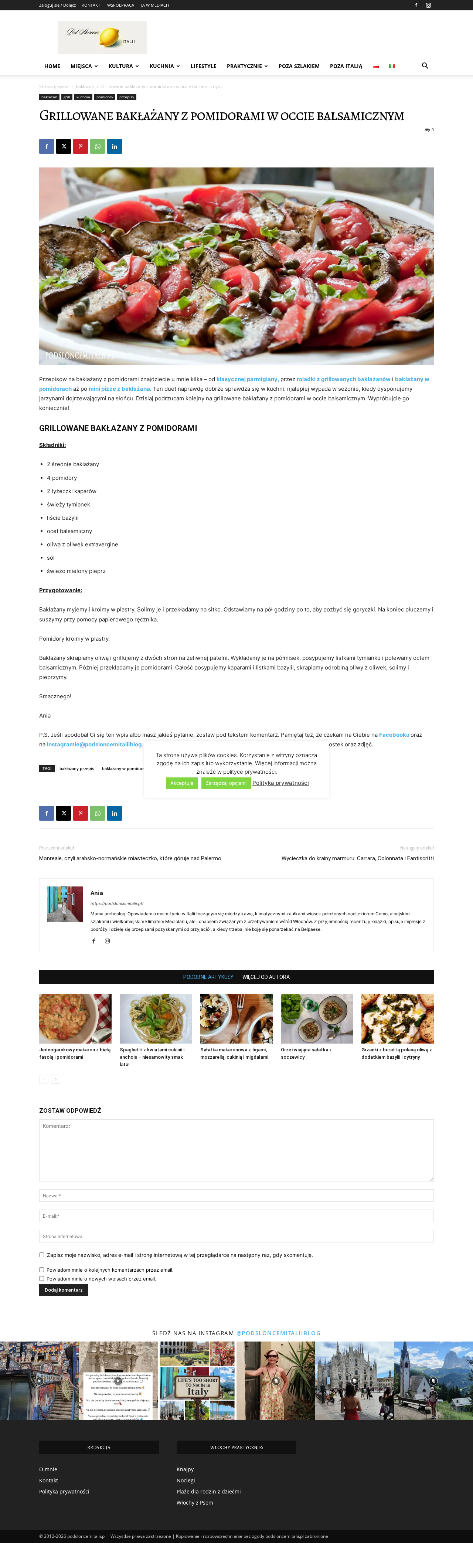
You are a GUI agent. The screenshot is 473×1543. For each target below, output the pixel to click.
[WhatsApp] (97, 146)
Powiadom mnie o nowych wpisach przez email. (101, 1279)
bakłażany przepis (76, 768)
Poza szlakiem (299, 65)
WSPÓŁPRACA (120, 5)
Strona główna (54, 86)
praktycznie (244, 65)
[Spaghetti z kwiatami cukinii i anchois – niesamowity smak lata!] (156, 1019)
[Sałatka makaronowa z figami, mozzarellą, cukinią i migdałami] (236, 1019)
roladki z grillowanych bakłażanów (344, 379)
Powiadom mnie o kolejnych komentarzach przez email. (110, 1270)
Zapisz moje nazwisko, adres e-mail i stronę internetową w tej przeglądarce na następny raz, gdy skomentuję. (180, 1255)
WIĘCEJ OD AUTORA (266, 977)
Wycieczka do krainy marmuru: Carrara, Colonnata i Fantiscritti (358, 858)
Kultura (121, 65)
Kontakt (48, 1480)
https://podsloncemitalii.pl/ (117, 903)
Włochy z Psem (195, 1502)
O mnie (48, 1469)
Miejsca (81, 65)
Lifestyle (204, 65)
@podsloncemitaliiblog (278, 1333)
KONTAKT (91, 5)
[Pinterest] (80, 146)
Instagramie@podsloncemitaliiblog (94, 744)
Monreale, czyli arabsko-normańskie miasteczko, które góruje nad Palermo (130, 858)
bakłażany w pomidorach (126, 768)
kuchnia (83, 96)
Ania (97, 892)
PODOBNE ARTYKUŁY (208, 977)
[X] (63, 146)
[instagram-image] (39, 1381)
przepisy (126, 96)
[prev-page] (43, 1079)
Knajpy (185, 1469)
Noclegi (186, 1480)
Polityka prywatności (64, 1491)
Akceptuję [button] (182, 783)
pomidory (104, 96)
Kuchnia (162, 65)
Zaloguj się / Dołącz (57, 5)
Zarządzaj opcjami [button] (226, 783)
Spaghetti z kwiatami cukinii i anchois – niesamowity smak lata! (152, 1057)
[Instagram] (428, 5)
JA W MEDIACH (155, 5)
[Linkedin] (114, 146)
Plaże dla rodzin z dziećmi (209, 1491)
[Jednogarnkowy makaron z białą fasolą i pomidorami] (75, 1019)
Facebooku (394, 734)
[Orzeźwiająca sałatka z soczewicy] (317, 1019)
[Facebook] (416, 5)
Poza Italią (346, 65)
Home (52, 65)
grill (67, 96)
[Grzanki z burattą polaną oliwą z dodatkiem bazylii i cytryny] (397, 1019)
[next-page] (55, 1079)
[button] (425, 66)
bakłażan (85, 86)
